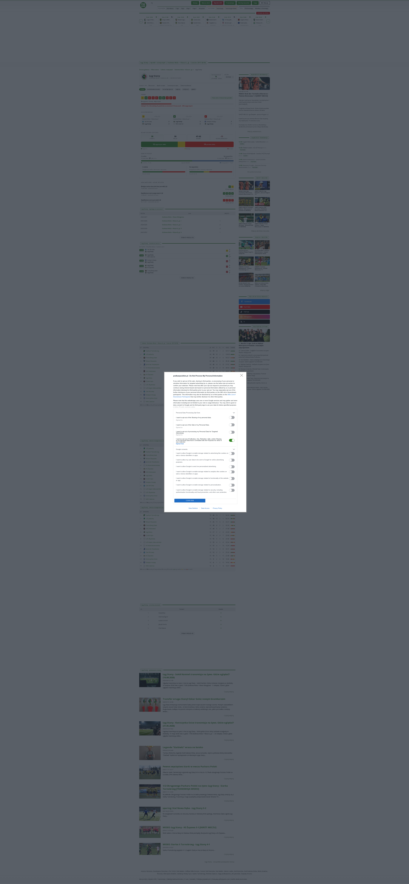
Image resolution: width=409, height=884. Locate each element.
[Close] (242, 376)
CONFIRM (190, 500)
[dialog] (205, 442)
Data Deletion (193, 508)
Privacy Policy (217, 508)
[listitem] (205, 413)
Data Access (205, 508)
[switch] (232, 417)
